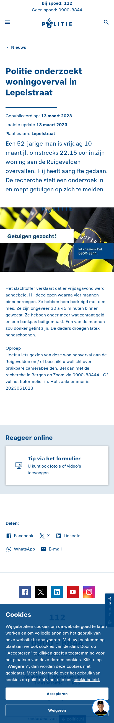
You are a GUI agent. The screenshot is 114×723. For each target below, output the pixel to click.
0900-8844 (70, 9)
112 (68, 3)
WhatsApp (20, 549)
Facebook (19, 536)
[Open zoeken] (106, 23)
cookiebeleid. (87, 679)
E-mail (51, 549)
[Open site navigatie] (7, 23)
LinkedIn (68, 536)
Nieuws (18, 47)
